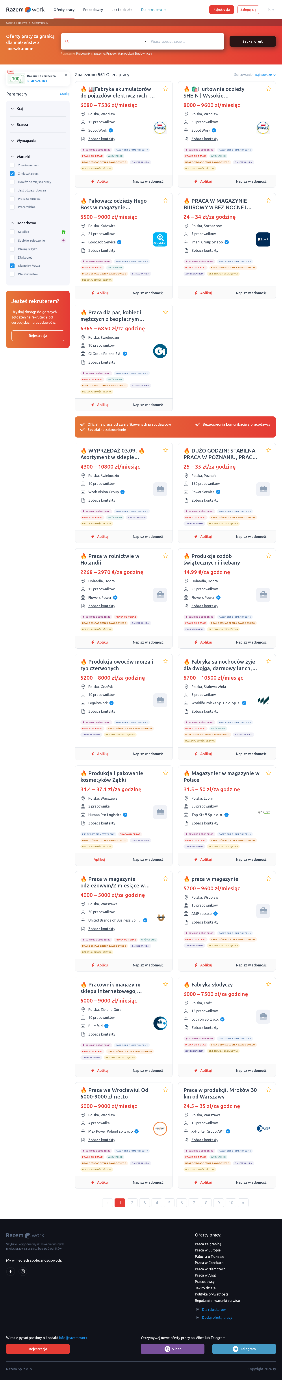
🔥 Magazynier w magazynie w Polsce (222, 776)
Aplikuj (103, 181)
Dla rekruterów (214, 1310)
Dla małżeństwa (29, 266)
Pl (269, 9)
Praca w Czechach (209, 1263)
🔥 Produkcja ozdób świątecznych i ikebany (212, 559)
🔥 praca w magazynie (211, 879)
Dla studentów (28, 274)
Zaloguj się (248, 9)
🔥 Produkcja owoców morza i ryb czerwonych (116, 665)
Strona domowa (16, 22)
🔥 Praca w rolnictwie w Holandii (109, 559)
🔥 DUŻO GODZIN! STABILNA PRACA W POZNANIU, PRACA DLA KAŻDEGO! (220, 454)
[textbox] (186, 41)
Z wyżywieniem (28, 165)
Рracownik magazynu (90, 53)
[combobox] (182, 41)
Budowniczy (143, 53)
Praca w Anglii (206, 1275)
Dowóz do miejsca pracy (34, 182)
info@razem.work (73, 1338)
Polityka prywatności (211, 1294)
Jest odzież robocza (32, 190)
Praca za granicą (208, 1244)
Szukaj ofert (253, 41)
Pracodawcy (93, 10)
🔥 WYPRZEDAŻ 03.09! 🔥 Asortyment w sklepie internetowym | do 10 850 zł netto (115, 454)
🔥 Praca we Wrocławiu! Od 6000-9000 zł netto (114, 1093)
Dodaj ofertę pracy (217, 1317)
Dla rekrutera (151, 10)
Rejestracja (221, 9)
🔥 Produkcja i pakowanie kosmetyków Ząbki (111, 776)
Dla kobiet (25, 257)
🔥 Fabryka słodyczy (208, 985)
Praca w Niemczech (210, 1269)
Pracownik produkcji (120, 53)
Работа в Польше (209, 1257)
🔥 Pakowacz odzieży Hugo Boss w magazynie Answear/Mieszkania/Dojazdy (117, 204)
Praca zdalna (26, 207)
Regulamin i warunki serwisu (217, 1301)
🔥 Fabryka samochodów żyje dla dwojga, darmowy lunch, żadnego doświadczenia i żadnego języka (219, 665)
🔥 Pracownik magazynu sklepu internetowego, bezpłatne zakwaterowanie (114, 988)
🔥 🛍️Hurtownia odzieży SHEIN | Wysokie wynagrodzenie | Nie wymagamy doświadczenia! (217, 92)
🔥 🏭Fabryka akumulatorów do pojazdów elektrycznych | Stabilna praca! (115, 92)
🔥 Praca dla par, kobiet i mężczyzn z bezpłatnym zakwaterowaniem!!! (110, 315)
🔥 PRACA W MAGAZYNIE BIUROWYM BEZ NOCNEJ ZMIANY (215, 204)
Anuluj (64, 94)
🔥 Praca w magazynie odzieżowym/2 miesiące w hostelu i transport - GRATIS (114, 882)
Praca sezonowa (29, 199)
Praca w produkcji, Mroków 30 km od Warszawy (220, 1093)
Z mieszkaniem (28, 173)
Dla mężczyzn (27, 249)
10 (230, 1202)
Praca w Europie (208, 1250)
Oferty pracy (64, 10)
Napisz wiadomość (148, 181)
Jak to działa (122, 10)
